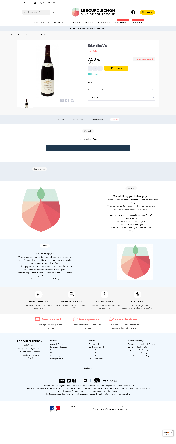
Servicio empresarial (96, 347)
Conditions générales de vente (61, 355)
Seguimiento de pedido (58, 347)
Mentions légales (56, 352)
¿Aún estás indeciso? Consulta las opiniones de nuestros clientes (125, 326)
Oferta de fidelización (58, 344)
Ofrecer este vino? (94, 97)
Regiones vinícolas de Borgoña (139, 349)
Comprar (116, 68)
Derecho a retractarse (58, 349)
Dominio (115, 119)
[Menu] (172, 431)
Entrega (90, 82)
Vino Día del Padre (96, 358)
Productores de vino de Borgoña (140, 355)
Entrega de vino (95, 344)
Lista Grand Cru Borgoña (137, 347)
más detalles (92, 51)
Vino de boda (94, 349)
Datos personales (56, 358)
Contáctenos (88, 368)
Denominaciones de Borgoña (138, 352)
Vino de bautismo (95, 352)
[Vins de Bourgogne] (93, 12)
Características (77, 119)
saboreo (61, 119)
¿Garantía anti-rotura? (95, 90)
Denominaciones (97, 119)
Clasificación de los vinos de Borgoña (141, 344)
